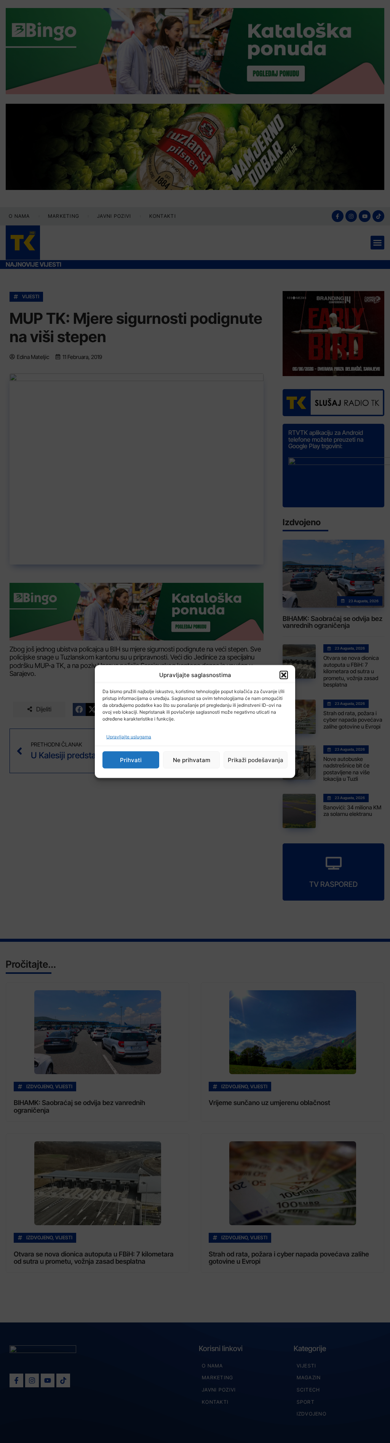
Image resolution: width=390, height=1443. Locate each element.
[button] (284, 675)
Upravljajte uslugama (128, 737)
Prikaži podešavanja (255, 759)
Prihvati (131, 759)
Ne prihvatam (191, 759)
